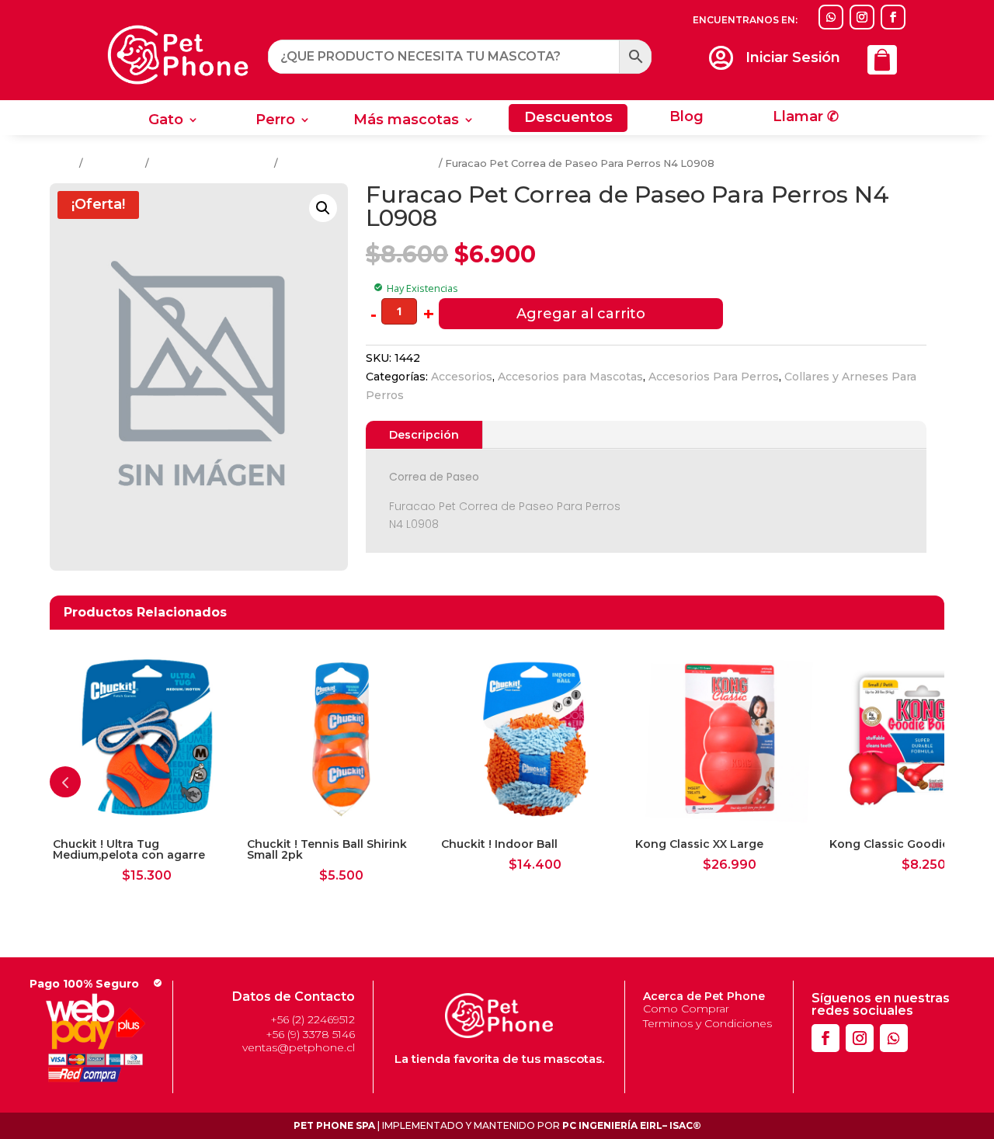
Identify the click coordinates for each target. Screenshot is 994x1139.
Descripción (424, 435)
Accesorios (114, 163)
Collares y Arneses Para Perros (358, 163)
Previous (65, 781)
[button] (323, 208)
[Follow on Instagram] (862, 17)
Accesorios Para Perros (211, 163)
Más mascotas (406, 121)
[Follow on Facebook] (893, 17)
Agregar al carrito (580, 313)
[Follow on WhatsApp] (830, 17)
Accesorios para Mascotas (570, 377)
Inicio (63, 163)
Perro (275, 121)
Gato (165, 121)
